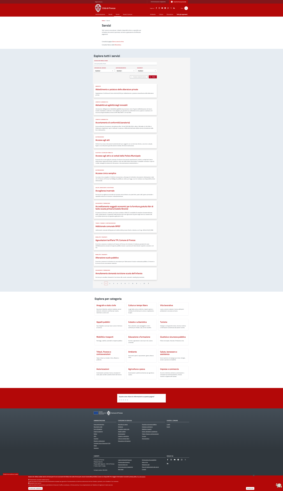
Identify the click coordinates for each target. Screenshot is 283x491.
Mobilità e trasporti (101, 237)
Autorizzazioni (100, 137)
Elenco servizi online (118, 42)
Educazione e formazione (103, 203)
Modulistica (118, 45)
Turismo (163, 322)
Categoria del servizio (100, 68)
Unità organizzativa (121, 68)
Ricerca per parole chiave (101, 60)
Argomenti (140, 68)
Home (103, 20)
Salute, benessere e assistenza (105, 187)
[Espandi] (278, 485)
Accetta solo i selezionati (35, 488)
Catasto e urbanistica (102, 102)
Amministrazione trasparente (158, 2)
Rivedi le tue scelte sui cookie (10, 474)
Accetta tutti (250, 488)
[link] (178, 2)
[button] (186, 8)
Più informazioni (141, 477)
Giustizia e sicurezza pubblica (104, 152)
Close (254, 475)
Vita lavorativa (166, 305)
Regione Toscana (98, 2)
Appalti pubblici (103, 322)
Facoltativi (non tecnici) (35, 483)
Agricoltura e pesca (136, 369)
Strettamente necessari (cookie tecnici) (39, 480)
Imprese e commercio (169, 369)
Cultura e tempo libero (138, 305)
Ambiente (98, 86)
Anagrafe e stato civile (106, 305)
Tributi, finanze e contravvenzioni (106, 223)
